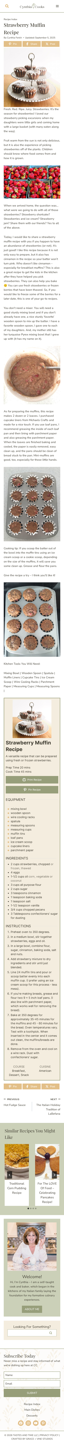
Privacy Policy (49, 1435)
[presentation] (17, 1162)
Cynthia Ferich (14, 37)
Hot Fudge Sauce (15, 1102)
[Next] (54, 1175)
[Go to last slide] (9, 1175)
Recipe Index (10, 19)
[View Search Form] (7, 6)
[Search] (50, 1332)
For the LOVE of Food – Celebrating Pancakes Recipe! (47, 1193)
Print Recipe (34, 779)
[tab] (28, 1208)
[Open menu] (57, 6)
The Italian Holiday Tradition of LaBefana (48, 1107)
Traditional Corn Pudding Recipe (16, 1188)
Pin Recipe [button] (34, 789)
